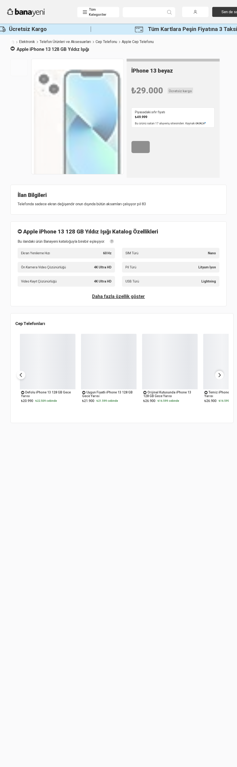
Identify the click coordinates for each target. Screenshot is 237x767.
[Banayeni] (37, 15)
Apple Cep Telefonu (138, 42)
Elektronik (27, 42)
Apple (22, 49)
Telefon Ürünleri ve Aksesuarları (65, 42)
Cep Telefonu (106, 42)
